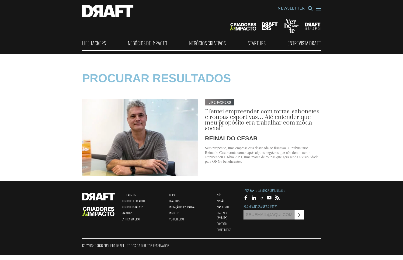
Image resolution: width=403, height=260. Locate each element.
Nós (219, 195)
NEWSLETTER (291, 9)
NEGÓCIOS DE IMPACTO (147, 43)
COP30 (172, 195)
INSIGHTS (174, 213)
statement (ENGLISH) (223, 215)
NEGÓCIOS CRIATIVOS (207, 43)
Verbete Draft (177, 219)
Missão (220, 201)
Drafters (174, 201)
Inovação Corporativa (182, 207)
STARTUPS (257, 43)
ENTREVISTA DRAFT (304, 43)
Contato (221, 224)
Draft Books (224, 230)
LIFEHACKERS (94, 43)
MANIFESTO (223, 207)
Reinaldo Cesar (231, 138)
